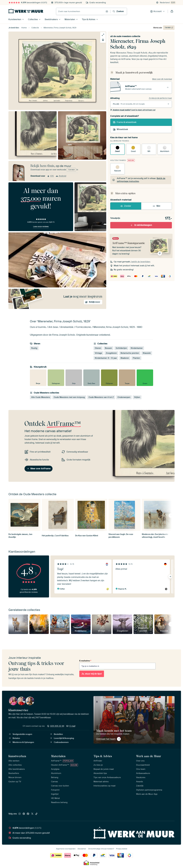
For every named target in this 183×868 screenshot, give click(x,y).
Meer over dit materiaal (162, 79)
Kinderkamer (137, 348)
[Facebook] (28, 814)
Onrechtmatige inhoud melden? (101, 849)
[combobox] (80, 11)
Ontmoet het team (106, 738)
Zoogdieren (111, 353)
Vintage (98, 353)
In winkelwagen (143, 225)
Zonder (127, 206)
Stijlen (137, 397)
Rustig (34, 348)
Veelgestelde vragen (22, 734)
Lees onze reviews (41, 226)
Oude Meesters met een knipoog (69, 397)
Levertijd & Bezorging (64, 738)
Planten (136, 358)
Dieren (98, 348)
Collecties (33, 19)
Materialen (70, 19)
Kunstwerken (14, 19)
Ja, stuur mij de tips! (91, 674)
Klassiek (147, 353)
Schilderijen (121, 348)
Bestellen (58, 734)
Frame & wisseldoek (126, 122)
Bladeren (125, 358)
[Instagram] (19, 814)
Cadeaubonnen (61, 742)
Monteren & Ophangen (23, 742)
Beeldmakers (51, 19)
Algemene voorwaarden (66, 849)
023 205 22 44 (57, 726)
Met (158, 206)
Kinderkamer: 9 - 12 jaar (106, 358)
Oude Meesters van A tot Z (101, 397)
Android (62, 176)
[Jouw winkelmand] (172, 11)
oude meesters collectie (128, 36)
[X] (32, 814)
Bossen (108, 348)
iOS (52, 176)
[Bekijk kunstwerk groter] (103, 34)
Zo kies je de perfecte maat (160, 98)
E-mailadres (85, 661)
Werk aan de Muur (148, 756)
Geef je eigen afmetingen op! (134, 110)
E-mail (72, 726)
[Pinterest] (23, 814)
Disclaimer (82, 849)
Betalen (16, 738)
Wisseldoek (122, 129)
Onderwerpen (123, 397)
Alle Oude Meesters (40, 397)
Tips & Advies (88, 19)
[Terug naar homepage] (25, 10)
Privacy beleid (121, 849)
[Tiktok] (36, 814)
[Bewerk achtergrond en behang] (103, 40)
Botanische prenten (130, 353)
